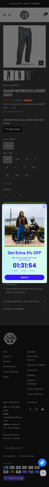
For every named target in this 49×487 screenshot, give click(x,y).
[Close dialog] (44, 206)
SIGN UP (24, 277)
